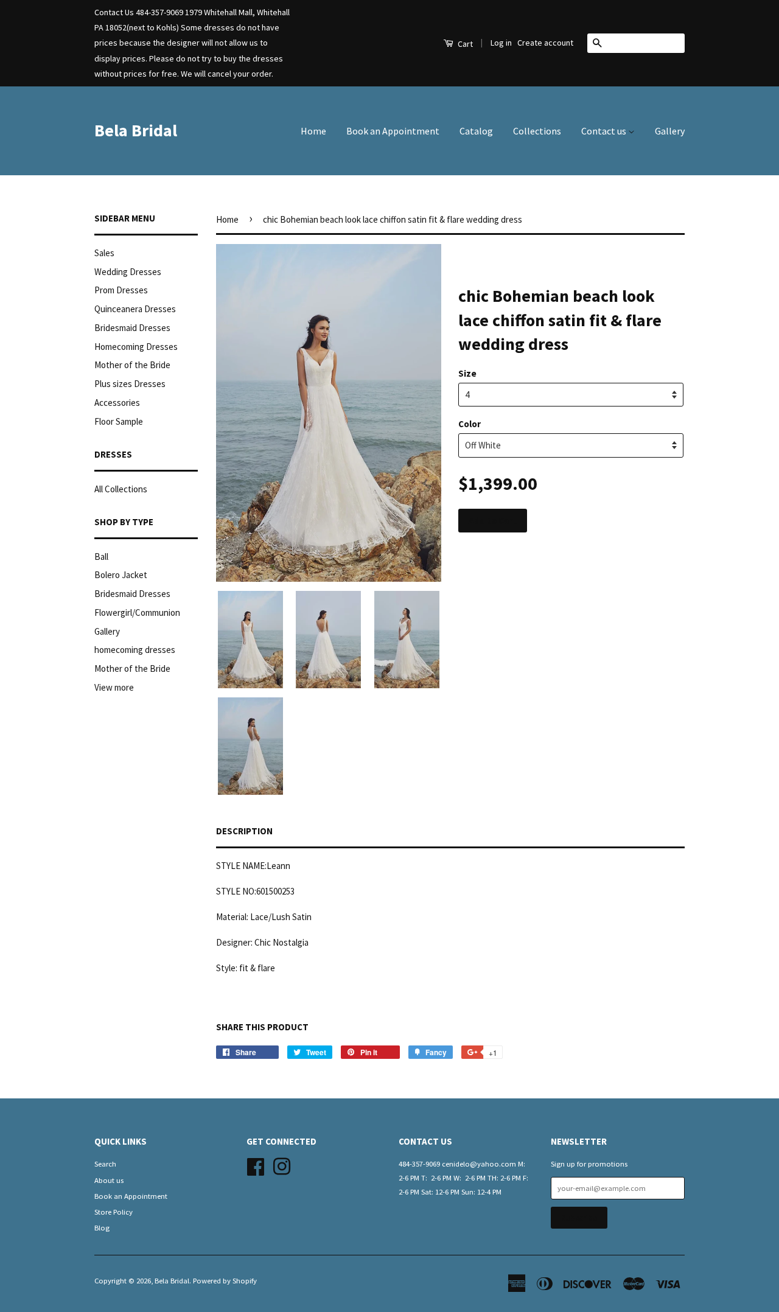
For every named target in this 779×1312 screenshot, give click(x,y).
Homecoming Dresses (136, 346)
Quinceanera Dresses (135, 309)
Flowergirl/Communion (137, 612)
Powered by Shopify (225, 1280)
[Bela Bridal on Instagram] (282, 1165)
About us (109, 1180)
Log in (501, 42)
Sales (104, 253)
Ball (101, 556)
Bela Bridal (135, 130)
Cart (464, 43)
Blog (102, 1227)
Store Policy (113, 1211)
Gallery (670, 131)
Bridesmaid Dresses (132, 327)
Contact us (604, 131)
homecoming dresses (134, 649)
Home (313, 131)
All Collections (120, 489)
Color (469, 424)
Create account (545, 42)
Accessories (117, 402)
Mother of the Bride (132, 365)
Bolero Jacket (120, 575)
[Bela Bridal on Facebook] (255, 1165)
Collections (537, 131)
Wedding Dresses (127, 271)
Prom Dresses (121, 290)
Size (467, 373)
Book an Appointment (392, 131)
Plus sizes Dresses (130, 383)
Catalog (476, 131)
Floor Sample (118, 421)
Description (244, 831)
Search (105, 1163)
